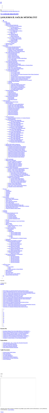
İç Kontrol (5, 211)
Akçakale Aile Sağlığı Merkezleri (17, 121)
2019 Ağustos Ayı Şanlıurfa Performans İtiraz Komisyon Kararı (16, 290)
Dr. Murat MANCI (14, 27)
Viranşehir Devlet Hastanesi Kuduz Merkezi (17, 146)
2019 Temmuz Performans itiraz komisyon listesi (13, 296)
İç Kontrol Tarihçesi (12, 216)
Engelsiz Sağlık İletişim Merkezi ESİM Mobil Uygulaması (17, 206)
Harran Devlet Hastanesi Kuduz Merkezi (16, 152)
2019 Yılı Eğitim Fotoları (16, 233)
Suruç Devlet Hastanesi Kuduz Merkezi (16, 156)
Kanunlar (7, 190)
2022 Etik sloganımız (15, 256)
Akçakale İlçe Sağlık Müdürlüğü (14, 120)
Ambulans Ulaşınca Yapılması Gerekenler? (19, 78)
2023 (12, 237)
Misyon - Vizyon (9, 224)
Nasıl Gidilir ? (11, 266)
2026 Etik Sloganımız (15, 262)
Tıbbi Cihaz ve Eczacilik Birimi (14, 67)
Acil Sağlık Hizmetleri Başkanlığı (12, 69)
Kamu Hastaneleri (9, 103)
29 (3, 321)
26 (3, 318)
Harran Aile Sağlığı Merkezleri (17, 139)
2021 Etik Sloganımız (15, 257)
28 (3, 320)
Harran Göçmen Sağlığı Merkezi (14, 183)
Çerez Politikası (11, 409)
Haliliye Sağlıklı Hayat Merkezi (14, 162)
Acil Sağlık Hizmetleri (12, 70)
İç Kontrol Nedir (11, 214)
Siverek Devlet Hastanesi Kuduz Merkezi (16, 155)
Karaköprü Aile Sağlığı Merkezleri (18, 141)
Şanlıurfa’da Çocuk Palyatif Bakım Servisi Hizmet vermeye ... (15, 336)
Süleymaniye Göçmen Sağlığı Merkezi (18, 180)
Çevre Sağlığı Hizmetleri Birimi (17, 88)
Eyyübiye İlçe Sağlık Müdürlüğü (14, 129)
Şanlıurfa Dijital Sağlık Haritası (12, 101)
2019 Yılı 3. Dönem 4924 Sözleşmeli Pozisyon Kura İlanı (14, 294)
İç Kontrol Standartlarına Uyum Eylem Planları (15, 221)
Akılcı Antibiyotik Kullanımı (11, 201)
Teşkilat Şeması (9, 223)
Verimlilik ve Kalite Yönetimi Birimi (15, 50)
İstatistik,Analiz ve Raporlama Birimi (15, 49)
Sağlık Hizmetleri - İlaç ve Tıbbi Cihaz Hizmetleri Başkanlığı (15, 342)
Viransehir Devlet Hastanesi (13, 108)
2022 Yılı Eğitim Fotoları (16, 232)
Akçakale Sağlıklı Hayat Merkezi (15, 166)
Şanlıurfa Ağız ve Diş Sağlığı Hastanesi (16, 107)
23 (3, 314)
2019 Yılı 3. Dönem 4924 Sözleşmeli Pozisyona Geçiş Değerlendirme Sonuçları (19, 293)
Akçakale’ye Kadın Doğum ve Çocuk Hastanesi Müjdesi (14, 337)
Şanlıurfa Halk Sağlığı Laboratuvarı (13, 144)
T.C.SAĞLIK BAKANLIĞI (9, 14)
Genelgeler (8, 192)
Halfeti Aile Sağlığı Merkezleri (17, 135)
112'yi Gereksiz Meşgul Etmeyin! (12, 203)
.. (3, 311)
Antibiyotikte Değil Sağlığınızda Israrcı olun (14, 204)
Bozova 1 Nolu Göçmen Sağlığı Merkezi (16, 170)
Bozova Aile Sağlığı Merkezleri (17, 125)
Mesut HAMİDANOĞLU (16, 28)
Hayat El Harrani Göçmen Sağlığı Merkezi (19, 174)
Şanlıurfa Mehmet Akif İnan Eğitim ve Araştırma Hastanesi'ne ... (16, 333)
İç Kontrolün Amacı (12, 215)
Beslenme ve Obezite (10, 198)
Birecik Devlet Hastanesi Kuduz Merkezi (16, 148)
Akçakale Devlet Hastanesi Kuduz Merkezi (17, 147)
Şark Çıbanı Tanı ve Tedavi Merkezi (13, 273)
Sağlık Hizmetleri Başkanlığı (11, 61)
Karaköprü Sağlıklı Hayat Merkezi (15, 163)
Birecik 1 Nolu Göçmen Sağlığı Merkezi (16, 169)
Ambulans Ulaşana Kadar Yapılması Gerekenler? (20, 77)
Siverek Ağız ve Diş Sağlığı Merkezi (15, 105)
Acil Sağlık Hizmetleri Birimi (17, 89)
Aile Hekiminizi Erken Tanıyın (12, 207)
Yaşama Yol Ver (9, 200)
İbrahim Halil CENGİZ (13, 41)
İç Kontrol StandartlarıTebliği (14, 218)
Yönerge (7, 222)
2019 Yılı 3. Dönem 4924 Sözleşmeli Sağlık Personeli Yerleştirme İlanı (17, 297)
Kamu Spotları (6, 196)
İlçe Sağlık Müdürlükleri (10, 119)
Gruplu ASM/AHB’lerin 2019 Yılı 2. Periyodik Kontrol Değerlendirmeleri (18, 291)
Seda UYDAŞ (14, 42)
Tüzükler (7, 194)
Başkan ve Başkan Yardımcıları (12, 25)
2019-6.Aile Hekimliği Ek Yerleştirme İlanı (11, 303)
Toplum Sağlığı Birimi (12, 54)
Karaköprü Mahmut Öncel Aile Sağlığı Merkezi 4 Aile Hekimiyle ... (16, 331)
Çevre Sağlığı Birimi (12, 59)
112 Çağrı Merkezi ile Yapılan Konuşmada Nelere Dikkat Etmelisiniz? (25, 74)
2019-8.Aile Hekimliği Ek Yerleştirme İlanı (11, 299)
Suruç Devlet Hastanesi (13, 111)
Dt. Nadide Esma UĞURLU (16, 30)
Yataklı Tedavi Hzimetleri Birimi (17, 85)
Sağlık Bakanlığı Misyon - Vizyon (15, 225)
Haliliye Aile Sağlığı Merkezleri (17, 132)
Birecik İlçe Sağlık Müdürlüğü (14, 122)
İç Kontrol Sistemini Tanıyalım (12, 212)
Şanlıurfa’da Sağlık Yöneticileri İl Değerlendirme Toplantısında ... (16, 335)
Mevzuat (5, 188)
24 (3, 315)
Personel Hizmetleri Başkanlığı (12, 90)
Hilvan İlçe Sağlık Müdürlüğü (14, 136)
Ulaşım (7, 265)
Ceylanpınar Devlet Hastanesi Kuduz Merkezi (17, 151)
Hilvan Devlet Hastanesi (13, 112)
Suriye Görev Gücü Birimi (13, 83)
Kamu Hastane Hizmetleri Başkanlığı (13, 46)
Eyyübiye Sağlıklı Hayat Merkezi (15, 161)
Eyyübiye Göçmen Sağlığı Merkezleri (15, 171)
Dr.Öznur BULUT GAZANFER (15, 26)
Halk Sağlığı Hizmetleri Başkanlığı (13, 52)
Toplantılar (10, 235)
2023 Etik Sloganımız (15, 259)
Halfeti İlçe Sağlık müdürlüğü (14, 133)
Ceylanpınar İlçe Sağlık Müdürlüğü (15, 127)
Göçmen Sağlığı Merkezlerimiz (12, 167)
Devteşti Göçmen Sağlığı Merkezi (17, 179)
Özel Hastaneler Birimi (12, 66)
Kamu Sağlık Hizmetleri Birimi (14, 64)
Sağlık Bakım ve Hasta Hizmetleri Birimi (16, 51)
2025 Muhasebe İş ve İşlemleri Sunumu (19, 238)
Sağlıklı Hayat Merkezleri (11, 160)
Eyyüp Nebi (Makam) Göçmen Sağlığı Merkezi (20, 175)
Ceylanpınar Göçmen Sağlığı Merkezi (15, 176)
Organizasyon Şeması (10, 43)
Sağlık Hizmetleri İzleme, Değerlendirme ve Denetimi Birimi (20, 65)
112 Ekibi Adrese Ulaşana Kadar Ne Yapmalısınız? (21, 76)
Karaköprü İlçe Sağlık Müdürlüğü (15, 140)
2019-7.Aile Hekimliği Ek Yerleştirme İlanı (11, 301)
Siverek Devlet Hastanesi (13, 109)
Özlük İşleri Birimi (12, 92)
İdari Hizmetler (11, 97)
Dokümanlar (8, 239)
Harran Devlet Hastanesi (13, 114)
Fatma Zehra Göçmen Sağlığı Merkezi (18, 172)
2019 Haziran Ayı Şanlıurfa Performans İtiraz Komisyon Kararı (16, 302)
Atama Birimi (11, 91)
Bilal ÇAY (13, 33)
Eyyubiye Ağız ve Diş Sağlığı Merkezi (16, 104)
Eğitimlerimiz (11, 231)
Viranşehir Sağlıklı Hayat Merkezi (15, 164)
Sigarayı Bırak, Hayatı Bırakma (12, 199)
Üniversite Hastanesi (10, 116)
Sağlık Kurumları (6, 100)
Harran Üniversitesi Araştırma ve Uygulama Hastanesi (19, 117)
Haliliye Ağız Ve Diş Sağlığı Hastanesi (16, 106)
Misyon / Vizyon (9, 44)
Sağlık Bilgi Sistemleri (12, 99)
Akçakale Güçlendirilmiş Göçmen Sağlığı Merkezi (18, 168)
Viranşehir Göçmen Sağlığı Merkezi (15, 186)
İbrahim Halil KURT (15, 36)
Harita (9, 267)
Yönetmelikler (8, 191)
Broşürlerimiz (11, 229)
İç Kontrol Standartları (12, 217)
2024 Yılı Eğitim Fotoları (16, 234)
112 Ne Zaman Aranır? (15, 73)
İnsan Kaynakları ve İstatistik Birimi (18, 86)
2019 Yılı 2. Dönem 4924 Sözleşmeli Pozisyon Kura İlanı (14, 305)
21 (3, 312)
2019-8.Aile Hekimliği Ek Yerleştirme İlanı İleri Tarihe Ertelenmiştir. (17, 298)
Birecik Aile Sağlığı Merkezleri (17, 123)
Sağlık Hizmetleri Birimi (13, 62)
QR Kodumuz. (9, 271)
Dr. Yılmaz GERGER (12, 32)
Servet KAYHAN (14, 35)
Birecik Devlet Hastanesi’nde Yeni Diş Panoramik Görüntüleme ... (16, 332)
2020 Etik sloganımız (15, 258)
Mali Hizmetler (11, 98)
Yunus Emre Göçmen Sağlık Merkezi (18, 182)
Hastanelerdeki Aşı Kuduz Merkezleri (13, 145)
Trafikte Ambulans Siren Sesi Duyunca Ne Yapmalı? (21, 80)
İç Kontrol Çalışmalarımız (11, 227)
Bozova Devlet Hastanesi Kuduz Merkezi (16, 149)
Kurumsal (5, 21)
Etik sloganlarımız (11, 255)
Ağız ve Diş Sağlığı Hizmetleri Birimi (15, 68)
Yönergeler (8, 193)
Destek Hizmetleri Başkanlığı (11, 96)
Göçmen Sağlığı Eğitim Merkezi (17, 178)
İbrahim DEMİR (14, 40)
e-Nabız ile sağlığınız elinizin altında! (13, 208)
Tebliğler (7, 195)
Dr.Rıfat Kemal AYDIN (13, 29)
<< (3, 308)
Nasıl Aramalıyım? (14, 75)
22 (3, 313)
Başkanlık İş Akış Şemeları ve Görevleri (14, 240)
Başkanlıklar (5, 45)
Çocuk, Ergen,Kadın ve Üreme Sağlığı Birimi (17, 58)
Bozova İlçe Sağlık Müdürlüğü (14, 124)
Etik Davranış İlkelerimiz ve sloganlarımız (14, 254)
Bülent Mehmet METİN (13, 34)
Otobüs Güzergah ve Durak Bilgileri (15, 269)
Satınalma (5, 210)
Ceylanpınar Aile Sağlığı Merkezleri (18, 128)
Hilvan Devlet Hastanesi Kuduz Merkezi (16, 154)
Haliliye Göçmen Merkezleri (14, 177)
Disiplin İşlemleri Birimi (13, 93)
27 (3, 319)
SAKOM (10, 82)
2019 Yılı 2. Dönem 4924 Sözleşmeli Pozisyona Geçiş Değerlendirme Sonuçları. (19, 304)
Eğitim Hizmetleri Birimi (13, 95)
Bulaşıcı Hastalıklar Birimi (13, 56)
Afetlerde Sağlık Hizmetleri (13, 81)
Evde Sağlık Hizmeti (10, 202)
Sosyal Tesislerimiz (9, 159)
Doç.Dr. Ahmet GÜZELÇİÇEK (14, 37)
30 (3, 322)
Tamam (2, 411)
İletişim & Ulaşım (6, 264)
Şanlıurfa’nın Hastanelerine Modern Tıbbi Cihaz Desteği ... (15, 334)
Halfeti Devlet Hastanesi (13, 113)
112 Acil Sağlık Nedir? (15, 72)
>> (3, 326)
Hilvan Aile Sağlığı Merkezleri (17, 137)
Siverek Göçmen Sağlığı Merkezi (15, 184)
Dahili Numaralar (9, 270)
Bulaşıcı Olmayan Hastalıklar (14, 57)
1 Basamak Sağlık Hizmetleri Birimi (18, 84)
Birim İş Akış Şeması (15, 253)
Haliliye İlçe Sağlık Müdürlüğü (14, 131)
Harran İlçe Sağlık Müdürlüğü (14, 138)
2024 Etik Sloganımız (15, 261)
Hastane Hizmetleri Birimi (13, 48)
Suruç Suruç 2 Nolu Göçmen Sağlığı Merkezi (17, 185)
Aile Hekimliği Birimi (12, 53)
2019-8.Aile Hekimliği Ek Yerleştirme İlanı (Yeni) (13, 295)
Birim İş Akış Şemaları (15, 242)
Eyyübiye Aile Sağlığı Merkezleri (17, 130)
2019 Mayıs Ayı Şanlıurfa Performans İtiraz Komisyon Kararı (15, 306)
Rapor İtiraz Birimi (9, 272)
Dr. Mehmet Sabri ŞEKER (16, 38)
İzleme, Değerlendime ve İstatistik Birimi (16, 60)
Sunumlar (10, 230)
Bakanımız (8, 22)
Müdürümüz (8, 23)
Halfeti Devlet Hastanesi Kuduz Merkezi (16, 153)
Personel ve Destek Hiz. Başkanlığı (10, 345)
